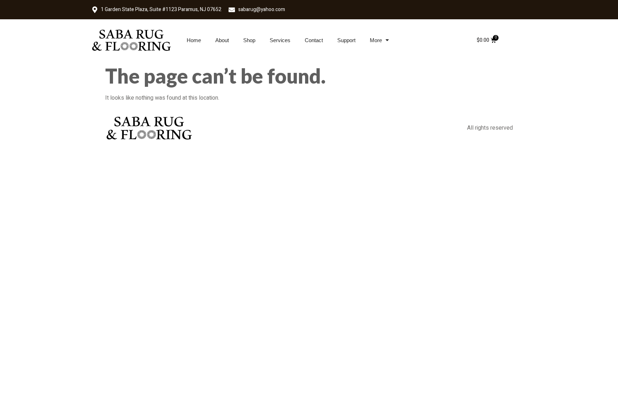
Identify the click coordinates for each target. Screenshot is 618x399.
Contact (314, 40)
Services (280, 40)
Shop (249, 40)
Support (346, 40)
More (376, 40)
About (222, 40)
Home (194, 40)
